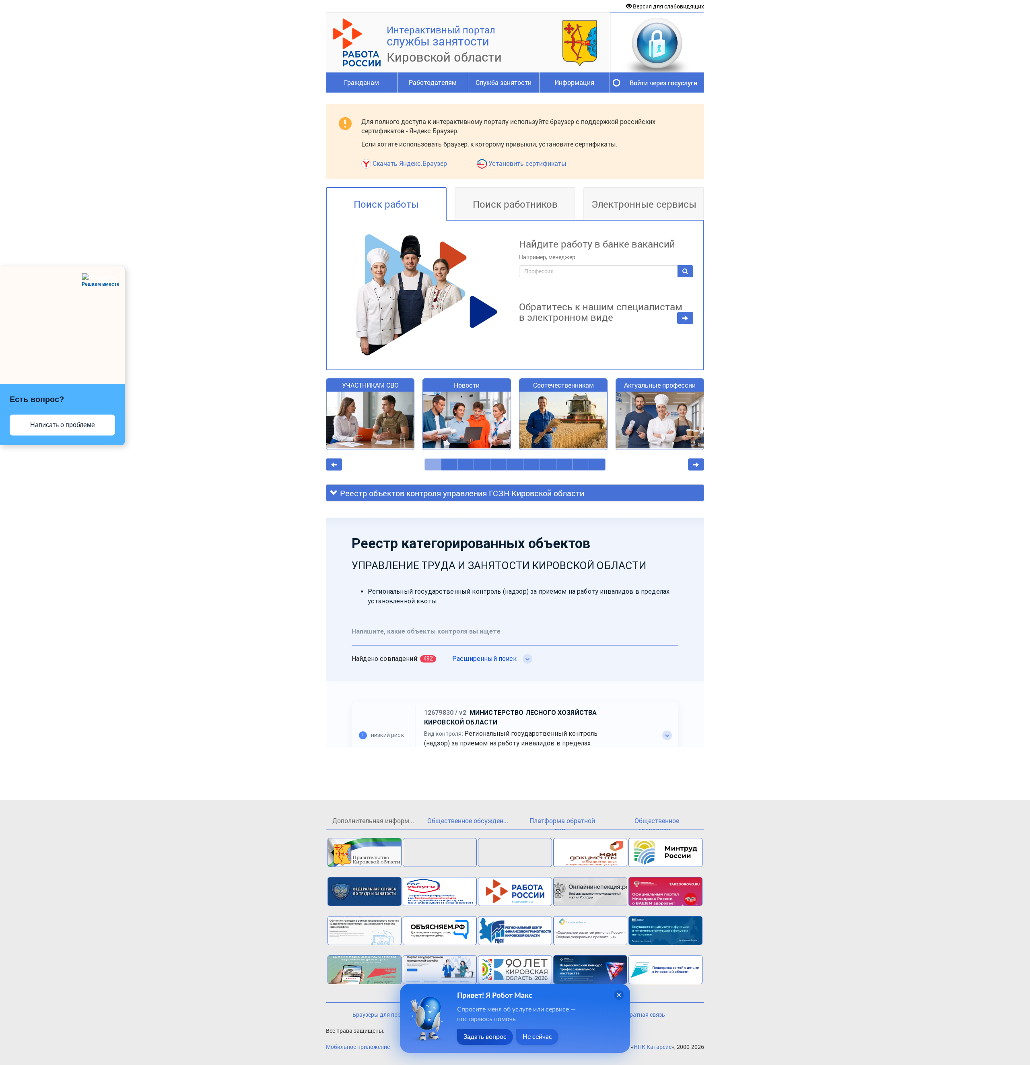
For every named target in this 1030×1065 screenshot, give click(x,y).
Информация (574, 82)
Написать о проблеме (62, 424)
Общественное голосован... (656, 823)
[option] (370, 418)
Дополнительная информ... (373, 820)
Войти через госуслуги (663, 82)
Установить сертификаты (527, 163)
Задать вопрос (485, 1037)
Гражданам (361, 82)
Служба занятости (503, 82)
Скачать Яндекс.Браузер (410, 163)
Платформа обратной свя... (562, 823)
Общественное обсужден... (467, 820)
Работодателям (433, 82)
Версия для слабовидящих (668, 6)
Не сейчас (537, 1037)
